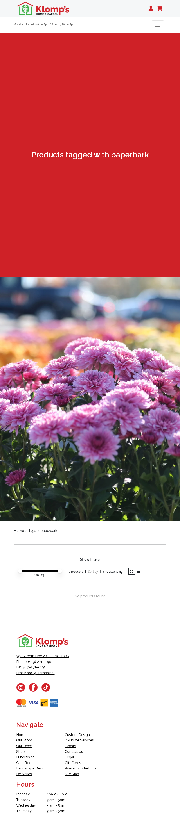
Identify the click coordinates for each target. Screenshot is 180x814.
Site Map (72, 774)
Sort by (93, 572)
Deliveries (24, 774)
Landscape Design (31, 768)
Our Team (24, 746)
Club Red (23, 763)
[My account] (150, 8)
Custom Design (77, 735)
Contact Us (74, 752)
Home (19, 531)
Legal (69, 757)
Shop (20, 752)
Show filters (90, 559)
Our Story (24, 740)
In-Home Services (79, 740)
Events (70, 746)
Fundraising (25, 757)
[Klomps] (43, 8)
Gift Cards (73, 763)
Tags (32, 531)
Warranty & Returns (80, 768)
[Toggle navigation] (158, 24)
